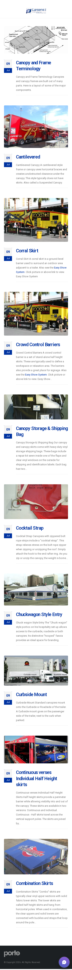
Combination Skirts (34, 883)
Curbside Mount (31, 694)
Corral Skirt (27, 251)
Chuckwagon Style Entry (39, 614)
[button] (64, 962)
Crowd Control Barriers (38, 344)
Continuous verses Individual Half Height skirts (36, 778)
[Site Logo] (36, 11)
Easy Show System (36, 374)
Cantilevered (28, 157)
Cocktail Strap (29, 528)
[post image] (36, 40)
